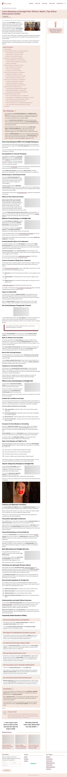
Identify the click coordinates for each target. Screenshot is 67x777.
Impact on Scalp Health (11, 63)
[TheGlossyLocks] (9, 3)
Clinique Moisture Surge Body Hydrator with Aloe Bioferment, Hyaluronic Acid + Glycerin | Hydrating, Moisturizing (55, 31)
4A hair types (14, 166)
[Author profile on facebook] (35, 712)
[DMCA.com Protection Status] (33, 763)
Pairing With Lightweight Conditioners (14, 83)
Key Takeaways (8, 49)
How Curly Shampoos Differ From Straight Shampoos (16, 50)
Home (9, 8)
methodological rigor (22, 192)
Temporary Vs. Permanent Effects (13, 70)
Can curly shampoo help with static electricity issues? (18, 104)
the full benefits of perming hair (26, 233)
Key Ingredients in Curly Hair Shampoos (15, 52)
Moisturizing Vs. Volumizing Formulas (14, 54)
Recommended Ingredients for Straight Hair (16, 90)
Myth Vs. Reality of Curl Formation (14, 67)
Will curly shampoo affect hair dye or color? (16, 101)
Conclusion (7, 106)
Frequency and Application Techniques (15, 81)
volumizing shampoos (29, 567)
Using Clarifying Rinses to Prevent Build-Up (15, 84)
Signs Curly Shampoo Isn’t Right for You (15, 77)
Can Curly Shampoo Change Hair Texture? (14, 65)
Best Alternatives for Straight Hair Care (13, 86)
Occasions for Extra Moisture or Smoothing (16, 76)
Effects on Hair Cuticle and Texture (14, 56)
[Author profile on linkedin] (38, 712)
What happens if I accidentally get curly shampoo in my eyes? (20, 97)
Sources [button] (3, 708)
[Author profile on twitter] (37, 712)
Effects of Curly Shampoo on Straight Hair (14, 58)
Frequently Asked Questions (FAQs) (12, 93)
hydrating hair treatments (24, 256)
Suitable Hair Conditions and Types (14, 74)
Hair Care (14, 8)
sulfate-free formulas (7, 604)
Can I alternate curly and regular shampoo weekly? (17, 99)
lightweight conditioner (8, 285)
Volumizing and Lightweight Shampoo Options (16, 88)
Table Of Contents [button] (8, 47)
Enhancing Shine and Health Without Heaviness (16, 92)
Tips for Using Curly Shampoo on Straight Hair (15, 79)
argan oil (8, 159)
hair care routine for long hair (11, 268)
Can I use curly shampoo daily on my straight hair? (17, 95)
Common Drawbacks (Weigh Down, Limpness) (16, 61)
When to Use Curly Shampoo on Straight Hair (15, 72)
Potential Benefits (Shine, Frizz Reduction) (15, 59)
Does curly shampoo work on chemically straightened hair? (19, 102)
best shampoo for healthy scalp (24, 287)
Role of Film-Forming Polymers (13, 68)
